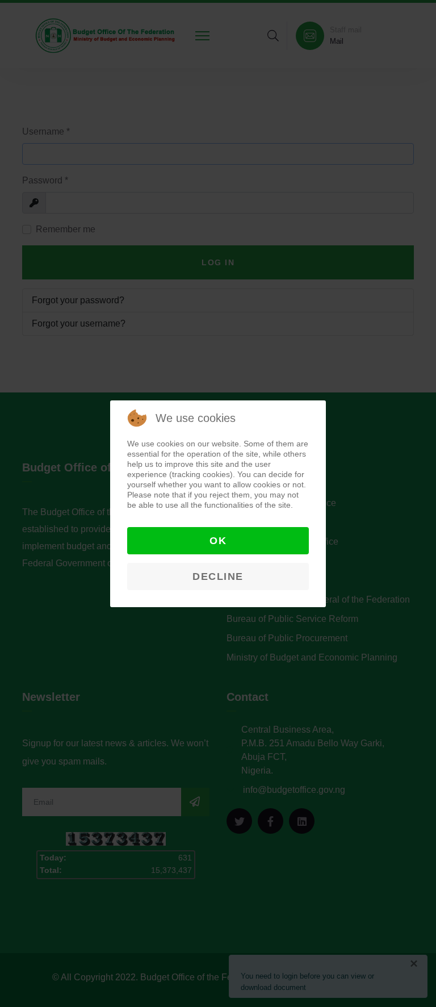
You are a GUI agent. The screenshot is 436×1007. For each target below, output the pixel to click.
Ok (218, 540)
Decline (218, 576)
